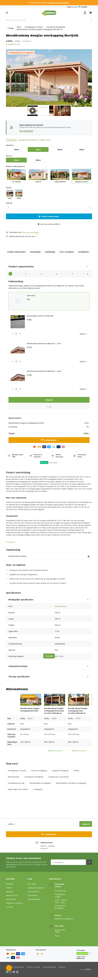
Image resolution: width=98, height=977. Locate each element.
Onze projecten (33, 891)
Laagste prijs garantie (35, 888)
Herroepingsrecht (49, 967)
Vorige (49, 406)
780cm (81, 149)
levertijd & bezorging (30, 232)
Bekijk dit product (55, 750)
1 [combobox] (8, 208)
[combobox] (49, 20)
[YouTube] (14, 972)
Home (19, 27)
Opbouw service (12, 895)
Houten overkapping (39, 770)
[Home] (49, 12)
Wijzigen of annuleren (14, 903)
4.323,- (11, 824)
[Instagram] (10, 972)
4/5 (36, 236)
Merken (76, 770)
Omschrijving (35, 252)
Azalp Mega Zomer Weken (59, 3)
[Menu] (7, 12)
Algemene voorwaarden (15, 967)
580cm (38, 149)
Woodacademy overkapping (40, 783)
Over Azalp (31, 884)
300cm (16, 160)
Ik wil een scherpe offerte (50, 224)
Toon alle (49, 656)
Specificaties (84, 252)
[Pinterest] (17, 972)
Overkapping (37, 789)
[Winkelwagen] (90, 12)
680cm (60, 149)
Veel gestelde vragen (60, 931)
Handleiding (50, 252)
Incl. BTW (26, 41)
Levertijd (9, 907)
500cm (16, 149)
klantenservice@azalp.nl (64, 919)
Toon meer (10, 542)
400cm (38, 160)
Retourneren (11, 899)
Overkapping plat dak (16, 783)
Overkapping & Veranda (34, 27)
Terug (10, 28)
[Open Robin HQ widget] (9, 968)
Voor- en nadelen (67, 252)
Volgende (49, 400)
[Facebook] (7, 972)
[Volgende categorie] (87, 266)
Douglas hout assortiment (59, 777)
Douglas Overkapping (60, 770)
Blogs (57, 936)
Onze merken (32, 895)
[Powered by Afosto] (85, 969)
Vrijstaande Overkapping (55, 27)
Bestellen (9, 884)
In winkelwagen (50, 440)
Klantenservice (47, 842)
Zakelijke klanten (34, 899)
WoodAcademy (60, 606)
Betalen (9, 888)
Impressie (61, 967)
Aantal (9, 203)
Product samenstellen (50, 216)
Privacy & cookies (33, 967)
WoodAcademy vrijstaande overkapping (71, 783)
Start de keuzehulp (26, 131)
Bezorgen (9, 891)
